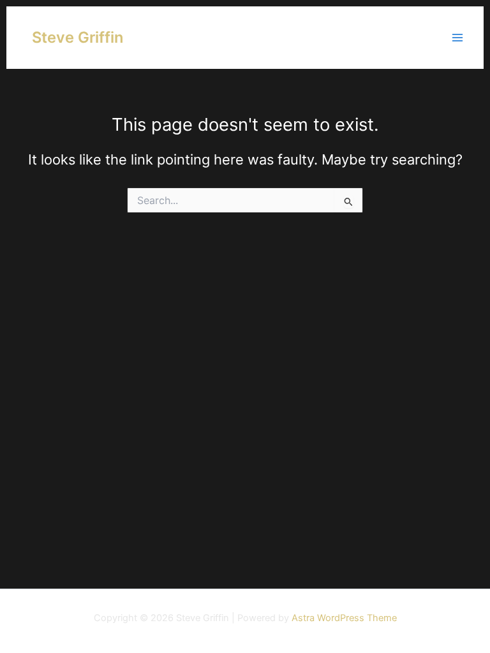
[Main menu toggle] (457, 37)
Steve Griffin (77, 37)
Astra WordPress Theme (344, 618)
